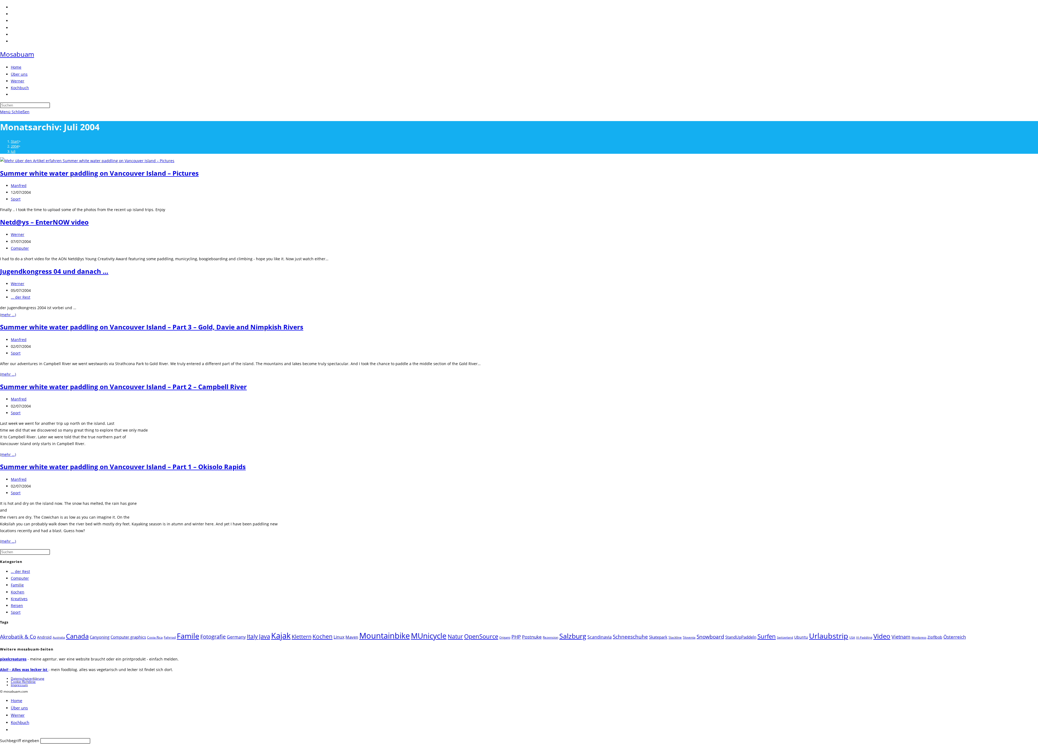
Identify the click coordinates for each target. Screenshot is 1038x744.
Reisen (17, 605)
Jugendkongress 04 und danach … (54, 271)
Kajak (281, 635)
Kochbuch (20, 722)
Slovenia (689, 637)
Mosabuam (17, 54)
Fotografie (213, 636)
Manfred (18, 185)
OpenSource (481, 636)
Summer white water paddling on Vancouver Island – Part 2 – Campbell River (123, 386)
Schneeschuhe (630, 636)
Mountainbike (384, 635)
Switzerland (785, 637)
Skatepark (658, 637)
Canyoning (99, 637)
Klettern (301, 636)
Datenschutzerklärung (27, 678)
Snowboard (710, 636)
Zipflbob (934, 637)
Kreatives (19, 598)
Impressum (19, 685)
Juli (13, 151)
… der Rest (20, 571)
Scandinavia (599, 637)
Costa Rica (155, 637)
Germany (236, 637)
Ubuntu (801, 637)
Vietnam (900, 636)
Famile (188, 636)
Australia (59, 637)
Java (264, 636)
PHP (516, 636)
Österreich (954, 637)
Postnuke (532, 637)
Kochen (17, 592)
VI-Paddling (864, 637)
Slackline (675, 637)
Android (44, 637)
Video (881, 636)
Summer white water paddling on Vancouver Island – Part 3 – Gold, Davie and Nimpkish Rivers (151, 326)
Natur (455, 636)
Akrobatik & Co (18, 636)
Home (16, 700)
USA (852, 637)
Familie (17, 585)
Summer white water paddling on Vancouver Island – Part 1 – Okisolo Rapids (123, 466)
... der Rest (20, 297)
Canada (77, 636)
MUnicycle (429, 635)
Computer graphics (128, 637)
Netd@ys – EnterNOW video (44, 222)
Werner (17, 234)
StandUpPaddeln (740, 637)
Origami (504, 637)
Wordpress (918, 637)
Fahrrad (170, 637)
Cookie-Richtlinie (23, 681)
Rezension (550, 637)
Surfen (766, 636)
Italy (252, 636)
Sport (16, 199)
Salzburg (572, 635)
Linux (339, 637)
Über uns (19, 707)
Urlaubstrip (828, 636)
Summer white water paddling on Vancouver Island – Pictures (99, 173)
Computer (20, 248)
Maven (351, 637)
